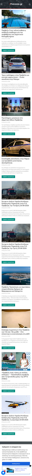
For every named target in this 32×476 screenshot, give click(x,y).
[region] (16, 460)
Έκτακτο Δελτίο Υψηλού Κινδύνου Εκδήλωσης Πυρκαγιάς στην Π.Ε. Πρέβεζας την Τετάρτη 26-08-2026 (15, 204)
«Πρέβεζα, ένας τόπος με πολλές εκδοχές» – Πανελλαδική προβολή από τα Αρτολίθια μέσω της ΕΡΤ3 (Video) (15, 376)
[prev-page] (3, 438)
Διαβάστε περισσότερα (8, 50)
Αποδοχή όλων (16, 463)
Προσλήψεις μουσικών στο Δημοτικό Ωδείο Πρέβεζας (12, 119)
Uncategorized (5, 413)
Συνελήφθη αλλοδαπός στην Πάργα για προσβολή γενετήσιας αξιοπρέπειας (15, 161)
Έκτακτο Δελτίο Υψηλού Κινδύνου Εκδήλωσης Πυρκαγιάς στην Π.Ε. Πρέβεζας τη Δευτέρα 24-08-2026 (15, 418)
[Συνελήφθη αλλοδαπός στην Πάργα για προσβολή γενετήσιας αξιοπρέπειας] (16, 147)
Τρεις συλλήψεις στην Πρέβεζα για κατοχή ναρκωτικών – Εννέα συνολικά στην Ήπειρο (15, 77)
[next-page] (5, 438)
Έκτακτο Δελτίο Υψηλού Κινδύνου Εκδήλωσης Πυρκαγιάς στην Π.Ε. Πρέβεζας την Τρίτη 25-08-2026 (15, 246)
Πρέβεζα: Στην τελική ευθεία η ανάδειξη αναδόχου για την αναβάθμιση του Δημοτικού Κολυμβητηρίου (14, 33)
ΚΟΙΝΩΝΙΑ (4, 27)
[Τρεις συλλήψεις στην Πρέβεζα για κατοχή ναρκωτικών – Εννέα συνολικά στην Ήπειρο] (16, 64)
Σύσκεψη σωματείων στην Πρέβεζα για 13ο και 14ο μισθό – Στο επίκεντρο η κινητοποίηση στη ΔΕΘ (15, 332)
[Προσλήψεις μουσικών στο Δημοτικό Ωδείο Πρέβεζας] (16, 106)
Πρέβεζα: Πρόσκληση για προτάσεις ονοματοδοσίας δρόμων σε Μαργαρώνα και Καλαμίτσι (16, 289)
